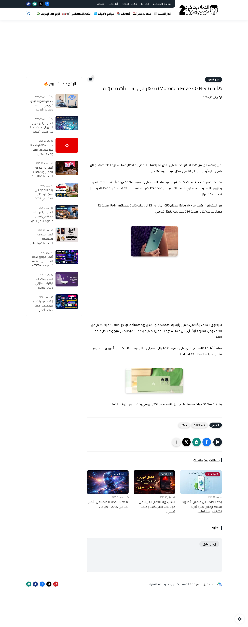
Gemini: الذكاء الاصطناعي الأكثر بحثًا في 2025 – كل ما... (108, 504)
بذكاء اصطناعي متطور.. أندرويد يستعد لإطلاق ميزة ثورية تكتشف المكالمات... (202, 507)
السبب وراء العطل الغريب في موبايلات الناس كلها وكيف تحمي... (157, 507)
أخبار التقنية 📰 (162, 13)
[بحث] (28, 13)
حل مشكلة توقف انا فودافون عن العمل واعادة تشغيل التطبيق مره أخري (41, 149)
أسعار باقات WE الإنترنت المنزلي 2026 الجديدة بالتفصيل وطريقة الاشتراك (43, 283)
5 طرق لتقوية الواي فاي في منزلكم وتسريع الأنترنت (41, 105)
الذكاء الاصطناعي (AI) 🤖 (76, 13)
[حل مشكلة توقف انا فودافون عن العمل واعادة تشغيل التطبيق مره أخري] (67, 145)
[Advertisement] (124, 50)
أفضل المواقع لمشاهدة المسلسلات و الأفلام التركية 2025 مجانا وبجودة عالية (42, 239)
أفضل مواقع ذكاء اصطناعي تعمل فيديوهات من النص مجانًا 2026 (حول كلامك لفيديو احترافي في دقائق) (42, 216)
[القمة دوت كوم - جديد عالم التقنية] (199, 10)
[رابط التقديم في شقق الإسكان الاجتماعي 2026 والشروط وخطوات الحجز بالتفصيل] (67, 190)
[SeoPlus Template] (220, 584)
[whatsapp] (34, 4)
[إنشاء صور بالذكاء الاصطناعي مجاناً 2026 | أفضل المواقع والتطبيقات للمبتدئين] (67, 301)
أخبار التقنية (213, 79)
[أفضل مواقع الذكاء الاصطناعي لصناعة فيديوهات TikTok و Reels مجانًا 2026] (67, 257)
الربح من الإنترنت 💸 (48, 13)
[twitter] (41, 4)
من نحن (100, 4)
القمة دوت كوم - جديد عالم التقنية (169, 584)
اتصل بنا (145, 4)
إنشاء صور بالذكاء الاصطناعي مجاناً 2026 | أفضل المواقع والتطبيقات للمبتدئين (42, 305)
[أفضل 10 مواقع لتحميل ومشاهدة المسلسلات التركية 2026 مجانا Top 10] (67, 168)
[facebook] (47, 4)
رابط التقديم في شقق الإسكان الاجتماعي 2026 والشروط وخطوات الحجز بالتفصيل (43, 194)
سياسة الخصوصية (162, 4)
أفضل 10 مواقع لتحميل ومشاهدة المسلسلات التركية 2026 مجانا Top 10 (42, 172)
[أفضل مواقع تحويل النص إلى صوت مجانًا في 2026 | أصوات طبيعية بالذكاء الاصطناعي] (67, 123)
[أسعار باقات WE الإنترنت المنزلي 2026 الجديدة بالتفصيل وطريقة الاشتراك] (67, 279)
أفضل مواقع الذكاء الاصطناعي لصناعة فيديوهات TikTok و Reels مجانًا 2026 (42, 261)
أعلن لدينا (113, 4)
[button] (206, 442)
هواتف (184, 425)
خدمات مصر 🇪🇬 (142, 13)
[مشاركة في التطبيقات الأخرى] (176, 442)
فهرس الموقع (129, 4)
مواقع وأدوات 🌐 (104, 13)
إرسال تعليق (209, 544)
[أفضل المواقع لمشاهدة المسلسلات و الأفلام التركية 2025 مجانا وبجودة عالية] (67, 235)
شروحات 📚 (123, 13)
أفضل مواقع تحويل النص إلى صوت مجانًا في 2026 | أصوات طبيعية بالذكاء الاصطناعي (41, 127)
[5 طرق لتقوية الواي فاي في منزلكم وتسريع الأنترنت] (67, 101)
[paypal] (28, 4)
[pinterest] (55, 584)
